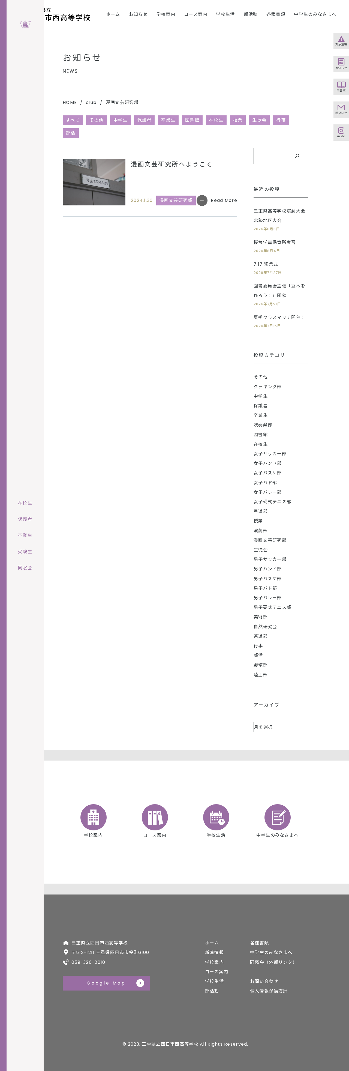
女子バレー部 (268, 492)
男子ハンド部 (268, 569)
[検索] (297, 156)
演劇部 (261, 531)
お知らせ (138, 14)
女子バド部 (265, 483)
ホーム (113, 14)
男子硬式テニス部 (272, 607)
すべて (73, 120)
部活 (71, 133)
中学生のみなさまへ (315, 14)
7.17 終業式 (266, 264)
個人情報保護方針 (269, 991)
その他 (96, 120)
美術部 (261, 617)
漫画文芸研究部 (176, 200)
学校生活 (225, 14)
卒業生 (168, 120)
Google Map (106, 983)
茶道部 (261, 636)
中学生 (120, 120)
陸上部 (261, 675)
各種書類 (275, 14)
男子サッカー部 (270, 559)
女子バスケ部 (268, 473)
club (91, 102)
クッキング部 (268, 387)
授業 (238, 120)
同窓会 (25, 568)
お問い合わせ (264, 981)
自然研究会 (265, 627)
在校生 (216, 120)
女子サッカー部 (270, 454)
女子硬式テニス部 (272, 502)
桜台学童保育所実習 (275, 242)
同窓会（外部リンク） (273, 962)
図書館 (192, 120)
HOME (70, 102)
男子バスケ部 (268, 579)
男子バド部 (265, 588)
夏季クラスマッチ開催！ (279, 317)
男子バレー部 (268, 598)
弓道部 (261, 511)
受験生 (25, 552)
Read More (224, 200)
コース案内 (195, 14)
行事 (258, 646)
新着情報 (214, 952)
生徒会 (259, 120)
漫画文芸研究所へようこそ (172, 164)
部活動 (251, 14)
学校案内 (166, 14)
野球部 (261, 665)
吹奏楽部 (263, 425)
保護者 (144, 120)
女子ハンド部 (268, 463)
